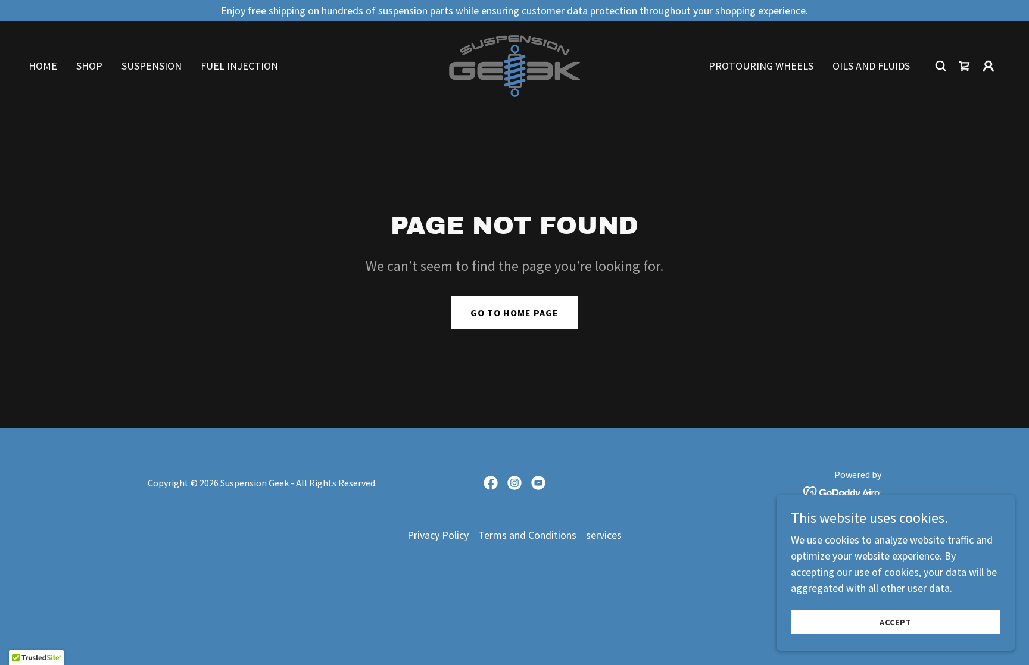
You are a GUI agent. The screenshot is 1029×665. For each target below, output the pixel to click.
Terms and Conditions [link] (527, 535)
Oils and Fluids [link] (871, 66)
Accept (896, 622)
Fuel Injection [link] (239, 66)
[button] (965, 66)
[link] (514, 64)
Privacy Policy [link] (438, 535)
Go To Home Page (514, 313)
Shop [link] (89, 66)
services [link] (604, 535)
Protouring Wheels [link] (761, 66)
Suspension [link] (151, 66)
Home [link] (43, 66)
